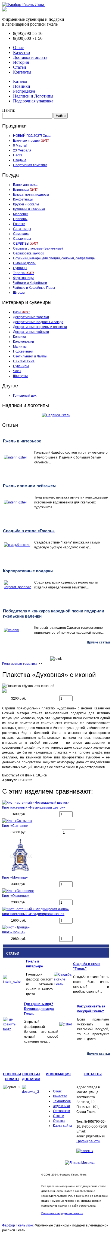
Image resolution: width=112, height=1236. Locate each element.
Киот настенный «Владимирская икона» (33, 914)
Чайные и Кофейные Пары (34, 288)
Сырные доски (24, 263)
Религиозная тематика (19, 664)
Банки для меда (25, 185)
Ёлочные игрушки (31, 140)
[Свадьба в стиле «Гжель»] (63, 984)
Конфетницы (23, 199)
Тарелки (23, 273)
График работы (88, 1141)
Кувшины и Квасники (29, 209)
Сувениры (21, 366)
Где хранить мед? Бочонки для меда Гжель (39, 1009)
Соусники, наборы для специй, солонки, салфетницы (54, 258)
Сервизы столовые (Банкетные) (38, 248)
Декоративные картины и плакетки (40, 327)
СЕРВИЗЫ (25, 243)
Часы (17, 371)
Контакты (22, 72)
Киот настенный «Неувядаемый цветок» (33, 807)
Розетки (19, 224)
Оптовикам (61, 1111)
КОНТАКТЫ (93, 1074)
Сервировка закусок (28, 253)
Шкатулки (20, 376)
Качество (21, 52)
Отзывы (59, 1121)
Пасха (18, 155)
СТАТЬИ (12, 953)
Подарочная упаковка (33, 101)
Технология (62, 1101)
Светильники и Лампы (30, 356)
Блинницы (25, 190)
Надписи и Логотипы (33, 96)
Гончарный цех (24, 395)
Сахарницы (22, 239)
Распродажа (24, 91)
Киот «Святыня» (15, 826)
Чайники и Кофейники (30, 283)
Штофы (19, 292)
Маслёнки (20, 214)
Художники (61, 1106)
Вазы (21, 312)
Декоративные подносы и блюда (38, 322)
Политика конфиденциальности (62, 1213)
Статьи (19, 67)
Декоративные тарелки (31, 317)
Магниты (20, 346)
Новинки (21, 86)
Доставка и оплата (30, 57)
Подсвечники (23, 351)
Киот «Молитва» (15, 877)
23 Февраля (22, 150)
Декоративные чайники (31, 332)
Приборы (20, 219)
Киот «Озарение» (16, 896)
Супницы (20, 268)
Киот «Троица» (13, 932)
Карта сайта (62, 1126)
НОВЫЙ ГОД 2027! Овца (32, 136)
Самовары (21, 234)
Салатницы (22, 229)
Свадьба (19, 160)
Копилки (19, 337)
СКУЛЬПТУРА (24, 361)
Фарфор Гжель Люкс (18, 1225)
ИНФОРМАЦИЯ (58, 1074)
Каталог (20, 81)
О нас (18, 47)
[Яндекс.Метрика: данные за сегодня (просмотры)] (80, 1162)
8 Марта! (20, 145)
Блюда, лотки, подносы (31, 194)
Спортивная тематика (30, 165)
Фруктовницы (23, 278)
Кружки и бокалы (26, 204)
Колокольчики (23, 342)
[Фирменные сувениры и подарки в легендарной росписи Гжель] (4, 10)
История (21, 62)
